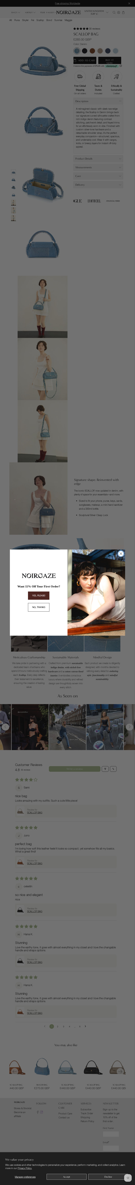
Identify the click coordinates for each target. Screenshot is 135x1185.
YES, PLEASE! (38, 595)
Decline (108, 1176)
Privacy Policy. (25, 1168)
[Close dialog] (121, 554)
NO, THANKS (38, 607)
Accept (66, 1176)
